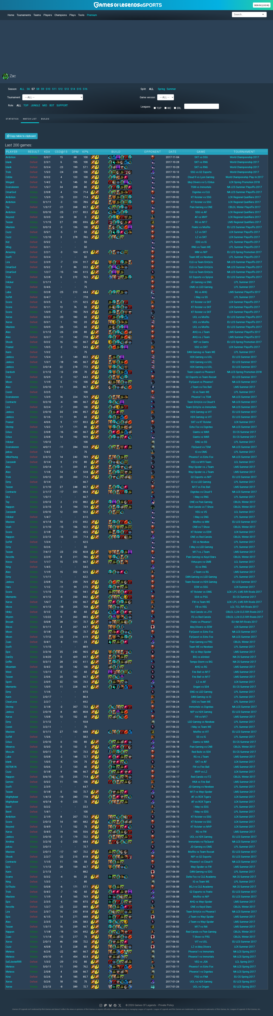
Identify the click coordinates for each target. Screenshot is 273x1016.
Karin (8, 352)
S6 (28, 88)
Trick (8, 172)
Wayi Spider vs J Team (201, 466)
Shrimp (9, 426)
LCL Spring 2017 (244, 961)
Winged (10, 182)
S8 (37, 88)
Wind (8, 671)
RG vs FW (201, 831)
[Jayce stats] (153, 531)
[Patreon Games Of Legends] (105, 1005)
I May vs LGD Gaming (201, 547)
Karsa (9, 601)
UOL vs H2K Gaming (201, 836)
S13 (66, 88)
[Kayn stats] (153, 316)
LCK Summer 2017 (244, 422)
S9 (42, 88)
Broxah (9, 621)
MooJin (10, 751)
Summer (171, 88)
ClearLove (11, 701)
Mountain (11, 666)
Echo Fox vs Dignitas (201, 426)
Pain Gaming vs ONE (201, 207)
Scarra (9, 876)
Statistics (12, 119)
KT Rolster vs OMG (201, 591)
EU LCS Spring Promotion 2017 (244, 252)
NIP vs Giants (201, 342)
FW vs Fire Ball (201, 766)
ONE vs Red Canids (201, 536)
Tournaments (24, 15)
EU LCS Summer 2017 (244, 357)
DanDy (9, 656)
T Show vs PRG (201, 936)
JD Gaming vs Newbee (201, 786)
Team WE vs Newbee (201, 257)
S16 (85, 88)
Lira (8, 262)
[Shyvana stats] (153, 396)
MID (44, 105)
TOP (26, 105)
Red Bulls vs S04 (201, 751)
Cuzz (8, 232)
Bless (9, 626)
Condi (9, 392)
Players (47, 15)
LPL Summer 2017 (244, 282)
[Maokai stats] (153, 312)
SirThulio (10, 886)
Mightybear (12, 796)
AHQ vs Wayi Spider (201, 901)
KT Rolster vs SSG (201, 197)
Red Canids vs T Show (201, 506)
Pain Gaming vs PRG (201, 641)
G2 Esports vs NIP (201, 477)
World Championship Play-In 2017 (244, 177)
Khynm (9, 616)
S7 (33, 88)
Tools (81, 15)
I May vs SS (201, 297)
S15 (79, 88)
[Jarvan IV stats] (153, 276)
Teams (37, 15)
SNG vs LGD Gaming (201, 691)
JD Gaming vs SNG (201, 282)
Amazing (10, 252)
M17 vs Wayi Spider (201, 791)
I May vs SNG (201, 517)
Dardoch (10, 372)
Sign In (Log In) (261, 5)
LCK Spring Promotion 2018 (244, 182)
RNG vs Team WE (201, 247)
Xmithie (10, 841)
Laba (8, 292)
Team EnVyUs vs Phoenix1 (201, 911)
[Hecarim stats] (153, 986)
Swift (9, 257)
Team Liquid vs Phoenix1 (201, 372)
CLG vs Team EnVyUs (201, 262)
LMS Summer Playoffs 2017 (244, 292)
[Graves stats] (153, 491)
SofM (9, 297)
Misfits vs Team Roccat (201, 851)
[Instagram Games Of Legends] (100, 1005)
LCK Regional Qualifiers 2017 (244, 197)
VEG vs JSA (201, 961)
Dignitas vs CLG (201, 192)
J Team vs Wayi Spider (201, 916)
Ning (8, 566)
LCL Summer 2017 (244, 462)
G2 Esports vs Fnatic (201, 891)
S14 (73, 88)
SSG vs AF (201, 212)
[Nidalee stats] (153, 571)
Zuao (8, 641)
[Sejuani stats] (153, 162)
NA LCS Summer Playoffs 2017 (244, 187)
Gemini (9, 781)
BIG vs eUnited (201, 656)
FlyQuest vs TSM (201, 447)
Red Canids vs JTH (201, 611)
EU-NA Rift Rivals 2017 (244, 621)
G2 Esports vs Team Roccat (201, 377)
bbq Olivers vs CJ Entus (201, 182)
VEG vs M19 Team (201, 462)
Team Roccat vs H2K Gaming (201, 581)
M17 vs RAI (201, 926)
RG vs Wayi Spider (201, 651)
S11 (54, 88)
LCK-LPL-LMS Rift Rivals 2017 (244, 591)
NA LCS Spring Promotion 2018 (244, 372)
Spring (161, 88)
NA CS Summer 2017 (244, 656)
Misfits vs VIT (201, 731)
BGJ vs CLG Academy (201, 886)
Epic (8, 651)
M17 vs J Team (201, 551)
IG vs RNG (201, 566)
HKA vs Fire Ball (201, 781)
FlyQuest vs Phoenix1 (201, 381)
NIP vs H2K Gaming (201, 711)
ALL (22, 88)
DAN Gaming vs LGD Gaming (201, 576)
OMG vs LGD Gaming (201, 287)
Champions (61, 15)
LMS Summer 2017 (244, 387)
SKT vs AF (201, 761)
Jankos (10, 357)
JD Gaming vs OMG (201, 846)
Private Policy (166, 1005)
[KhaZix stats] (153, 172)
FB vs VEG (201, 606)
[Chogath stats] (153, 291)
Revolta (10, 556)
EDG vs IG (201, 242)
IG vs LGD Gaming (201, 481)
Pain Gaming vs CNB (201, 746)
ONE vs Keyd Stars (201, 906)
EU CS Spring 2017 (244, 976)
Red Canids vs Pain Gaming (201, 931)
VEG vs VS (201, 511)
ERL (179, 108)
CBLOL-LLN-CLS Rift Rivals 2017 (244, 611)
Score (9, 302)
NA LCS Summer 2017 (244, 381)
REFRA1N (11, 766)
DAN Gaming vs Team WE (201, 352)
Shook (9, 342)
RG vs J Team (201, 756)
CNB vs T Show (201, 526)
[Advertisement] (97, 45)
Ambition (10, 157)
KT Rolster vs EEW (201, 532)
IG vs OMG (201, 451)
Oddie (9, 177)
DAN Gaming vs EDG (201, 871)
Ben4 (8, 806)
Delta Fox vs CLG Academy (201, 876)
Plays (72, 15)
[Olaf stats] (153, 217)
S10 (48, 88)
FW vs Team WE (201, 601)
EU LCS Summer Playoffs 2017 (244, 227)
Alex (8, 332)
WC (169, 108)
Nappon (10, 506)
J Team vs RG (201, 571)
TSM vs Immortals (201, 187)
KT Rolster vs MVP (201, 826)
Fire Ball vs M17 (201, 671)
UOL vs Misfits (201, 317)
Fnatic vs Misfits (201, 227)
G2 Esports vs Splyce (201, 277)
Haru (8, 586)
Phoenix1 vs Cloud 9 (201, 861)
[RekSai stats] (153, 371)
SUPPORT (62, 105)
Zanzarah (11, 462)
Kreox (9, 561)
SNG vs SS (201, 441)
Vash (8, 526)
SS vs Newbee (201, 541)
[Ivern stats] (153, 221)
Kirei (8, 976)
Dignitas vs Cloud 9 (201, 491)
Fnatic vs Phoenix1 (201, 621)
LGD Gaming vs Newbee (201, 721)
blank (9, 162)
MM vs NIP (201, 252)
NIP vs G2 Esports (201, 856)
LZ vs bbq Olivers (201, 946)
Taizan (9, 222)
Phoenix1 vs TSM (201, 396)
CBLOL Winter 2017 (244, 501)
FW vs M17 (201, 716)
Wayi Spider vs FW (201, 866)
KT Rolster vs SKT (201, 302)
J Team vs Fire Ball (201, 387)
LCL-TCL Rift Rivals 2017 (244, 606)
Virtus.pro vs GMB (201, 561)
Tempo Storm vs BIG (201, 661)
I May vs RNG (201, 496)
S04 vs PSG (201, 596)
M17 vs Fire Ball (201, 486)
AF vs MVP (201, 217)
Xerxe (9, 317)
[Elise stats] (153, 272)
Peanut (9, 347)
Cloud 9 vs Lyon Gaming (201, 177)
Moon (9, 381)
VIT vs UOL (201, 941)
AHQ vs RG (201, 666)
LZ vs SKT (201, 232)
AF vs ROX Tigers (201, 796)
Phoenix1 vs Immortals (201, 951)
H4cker (10, 282)
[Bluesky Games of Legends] (110, 1005)
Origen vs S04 (201, 686)
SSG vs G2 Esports (201, 172)
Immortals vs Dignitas (201, 706)
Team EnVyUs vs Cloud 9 (201, 402)
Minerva (10, 746)
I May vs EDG (201, 806)
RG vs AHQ (201, 292)
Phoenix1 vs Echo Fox (201, 456)
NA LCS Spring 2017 (244, 951)
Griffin (9, 661)
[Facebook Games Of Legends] (115, 1005)
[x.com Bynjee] (119, 1005)
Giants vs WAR (201, 432)
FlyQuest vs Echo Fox (201, 631)
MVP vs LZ (201, 771)
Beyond (10, 217)
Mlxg (8, 247)
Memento (11, 596)
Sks (8, 496)
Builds (45, 119)
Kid (7, 242)
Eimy (8, 287)
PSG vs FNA (201, 976)
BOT (51, 105)
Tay (7, 207)
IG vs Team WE (201, 392)
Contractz (11, 402)
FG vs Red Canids (201, 616)
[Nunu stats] (153, 501)
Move (9, 606)
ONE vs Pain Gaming (201, 501)
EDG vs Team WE (201, 701)
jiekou (9, 451)
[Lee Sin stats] (153, 626)
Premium (92, 15)
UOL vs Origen (201, 986)
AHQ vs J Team (201, 332)
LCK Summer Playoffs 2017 (244, 232)
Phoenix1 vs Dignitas (201, 971)
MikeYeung (12, 456)
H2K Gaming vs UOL (201, 357)
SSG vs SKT (201, 347)
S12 (60, 88)
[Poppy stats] (153, 321)
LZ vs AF (201, 681)
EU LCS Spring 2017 (244, 981)
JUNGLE (35, 105)
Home (11, 15)
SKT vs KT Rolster (201, 422)
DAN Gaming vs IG (201, 696)
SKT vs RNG (201, 162)
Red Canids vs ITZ (201, 776)
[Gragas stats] (153, 157)
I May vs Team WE (201, 726)
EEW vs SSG (201, 586)
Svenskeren (12, 187)
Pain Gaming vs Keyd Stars (201, 556)
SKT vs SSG (201, 157)
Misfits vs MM (201, 521)
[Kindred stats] (153, 386)
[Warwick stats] (153, 506)
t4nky (9, 611)
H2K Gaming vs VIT (201, 411)
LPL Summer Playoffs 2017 (244, 242)
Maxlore (10, 227)
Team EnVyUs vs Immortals (201, 407)
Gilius (9, 432)
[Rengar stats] (153, 441)
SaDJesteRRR (13, 961)
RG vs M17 (201, 222)
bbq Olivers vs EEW (201, 626)
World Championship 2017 (244, 157)
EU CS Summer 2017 (244, 432)
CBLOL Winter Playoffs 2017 (244, 207)
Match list (30, 119)
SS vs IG (201, 736)
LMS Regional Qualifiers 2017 (244, 222)
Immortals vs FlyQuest (201, 841)
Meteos (10, 951)
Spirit (9, 681)
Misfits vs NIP (201, 896)
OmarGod (11, 192)
